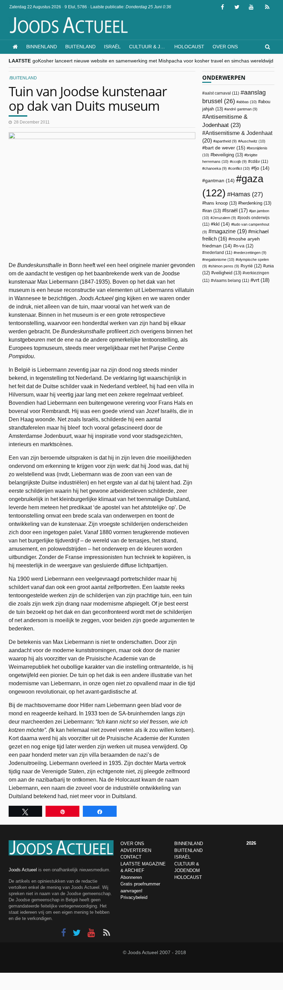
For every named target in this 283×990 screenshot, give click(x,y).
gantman (220, 180)
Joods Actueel (23, 869)
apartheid (226, 141)
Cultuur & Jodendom (149, 46)
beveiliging (228, 154)
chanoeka (215, 168)
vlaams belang (231, 280)
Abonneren (131, 877)
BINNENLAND (188, 843)
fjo (262, 168)
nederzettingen (251, 253)
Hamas (247, 194)
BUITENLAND (188, 850)
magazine (229, 231)
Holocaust (189, 46)
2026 (251, 843)
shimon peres (225, 266)
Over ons (225, 46)
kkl (222, 224)
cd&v (259, 161)
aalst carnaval (222, 93)
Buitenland (80, 46)
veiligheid (227, 272)
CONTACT (131, 857)
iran (213, 210)
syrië (252, 266)
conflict (240, 168)
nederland (218, 252)
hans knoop (221, 203)
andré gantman (241, 109)
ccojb (239, 161)
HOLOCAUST (188, 877)
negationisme (219, 259)
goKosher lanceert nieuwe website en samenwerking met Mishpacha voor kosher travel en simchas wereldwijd (152, 60)
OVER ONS (132, 843)
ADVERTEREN (135, 850)
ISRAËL (182, 857)
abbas (247, 102)
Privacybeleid (133, 897)
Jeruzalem (224, 218)
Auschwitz (252, 141)
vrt (261, 280)
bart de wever (225, 147)
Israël (112, 46)
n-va (244, 246)
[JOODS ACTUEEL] (15, 46)
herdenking (256, 203)
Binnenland (41, 46)
